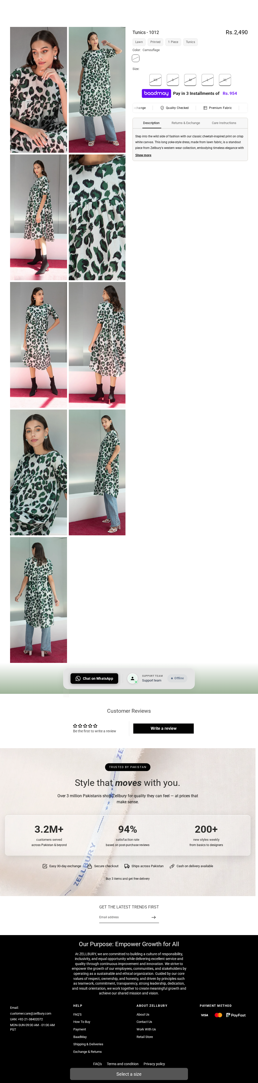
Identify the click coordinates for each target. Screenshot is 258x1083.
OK (93, 24)
